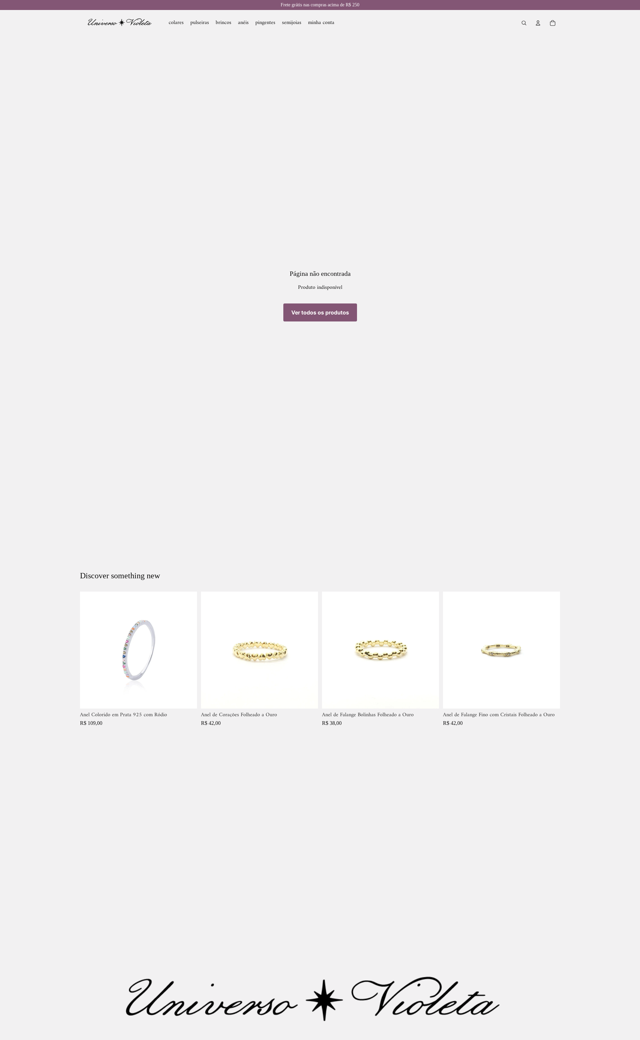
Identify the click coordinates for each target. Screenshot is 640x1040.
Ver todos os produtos (320, 312)
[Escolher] (187, 699)
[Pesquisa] (524, 23)
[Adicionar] (308, 699)
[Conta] (538, 23)
